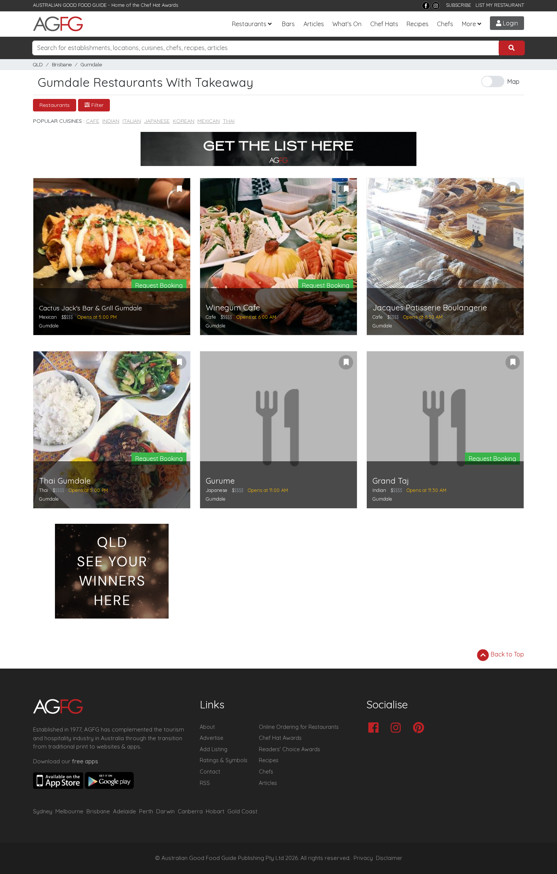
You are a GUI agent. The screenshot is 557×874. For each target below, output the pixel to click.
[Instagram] (436, 6)
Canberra (190, 811)
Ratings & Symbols (223, 760)
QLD (38, 64)
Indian (110, 120)
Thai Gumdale (65, 480)
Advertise (211, 738)
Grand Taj (390, 480)
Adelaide (124, 811)
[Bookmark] (179, 189)
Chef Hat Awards (159, 5)
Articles (314, 24)
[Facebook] (426, 6)
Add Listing (213, 749)
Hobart (215, 811)
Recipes (418, 24)
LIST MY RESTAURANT (500, 5)
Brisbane (62, 64)
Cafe (92, 120)
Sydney (42, 811)
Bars (288, 24)
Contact (210, 771)
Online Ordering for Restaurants (299, 727)
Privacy (363, 858)
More (469, 24)
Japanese (157, 120)
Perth (146, 811)
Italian (131, 120)
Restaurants (249, 24)
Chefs (445, 24)
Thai (229, 120)
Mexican (208, 120)
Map (513, 81)
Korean (183, 120)
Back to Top (506, 654)
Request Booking (159, 285)
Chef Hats (384, 24)
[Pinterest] (420, 728)
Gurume (220, 480)
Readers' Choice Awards (289, 749)
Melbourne (69, 811)
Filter (96, 105)
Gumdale (91, 64)
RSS (205, 783)
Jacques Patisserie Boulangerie (429, 307)
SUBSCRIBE (458, 5)
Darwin (165, 811)
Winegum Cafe (233, 307)
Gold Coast (242, 811)
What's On (346, 24)
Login (509, 23)
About (207, 727)
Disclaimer (389, 858)
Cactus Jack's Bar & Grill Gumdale (90, 308)
